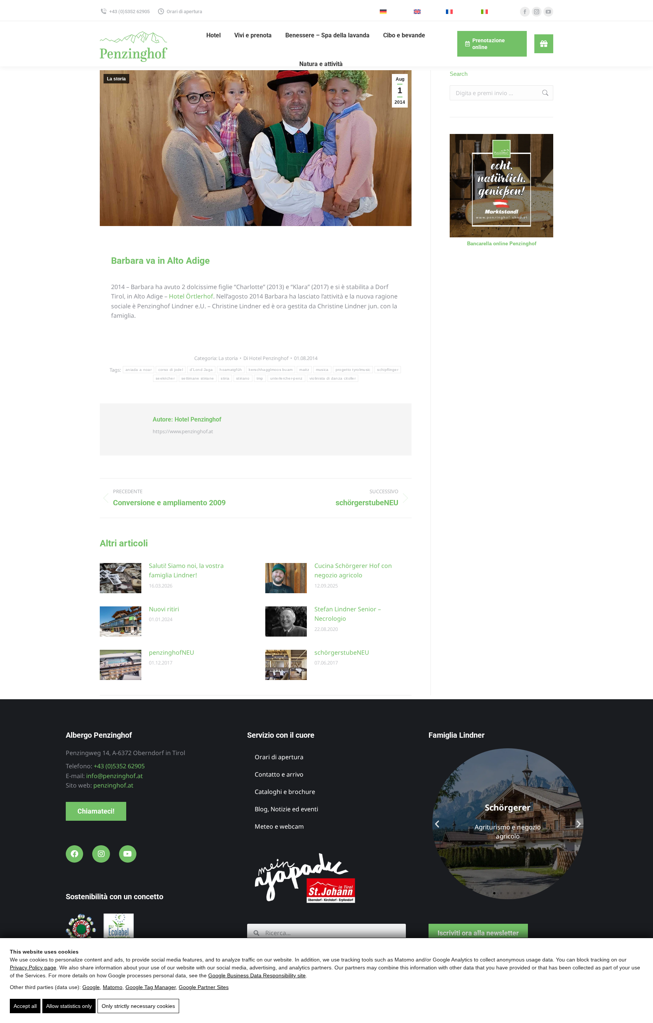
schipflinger (387, 370)
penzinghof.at (113, 785)
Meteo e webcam (279, 826)
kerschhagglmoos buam (270, 370)
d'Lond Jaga (201, 370)
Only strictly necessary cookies (138, 1006)
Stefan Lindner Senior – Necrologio (347, 614)
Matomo (112, 987)
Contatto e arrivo (279, 774)
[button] (437, 823)
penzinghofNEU (171, 652)
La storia (116, 79)
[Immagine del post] (120, 578)
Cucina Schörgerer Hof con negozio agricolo (353, 570)
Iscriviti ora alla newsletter (478, 933)
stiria (225, 378)
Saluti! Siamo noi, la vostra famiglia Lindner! (186, 570)
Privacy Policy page (33, 968)
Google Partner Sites (204, 987)
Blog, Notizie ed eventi (286, 809)
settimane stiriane (197, 378)
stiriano (242, 378)
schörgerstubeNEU (341, 652)
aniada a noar (138, 370)
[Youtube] (127, 854)
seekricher (165, 378)
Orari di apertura (184, 11)
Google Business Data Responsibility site (257, 975)
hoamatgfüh (231, 370)
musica (322, 370)
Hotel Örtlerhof (191, 296)
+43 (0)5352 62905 (129, 11)
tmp (260, 378)
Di (265, 358)
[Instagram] (101, 854)
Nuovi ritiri (164, 609)
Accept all (25, 1006)
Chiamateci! (96, 811)
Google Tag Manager (150, 987)
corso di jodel (170, 370)
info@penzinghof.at (114, 776)
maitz (304, 370)
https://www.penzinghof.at (183, 431)
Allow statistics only (69, 1006)
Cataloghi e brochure (285, 792)
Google (91, 987)
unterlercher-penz (286, 378)
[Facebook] (74, 854)
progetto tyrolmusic (353, 370)
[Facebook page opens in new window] (525, 12)
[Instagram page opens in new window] (537, 12)
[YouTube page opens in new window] (548, 12)
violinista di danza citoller (332, 378)
